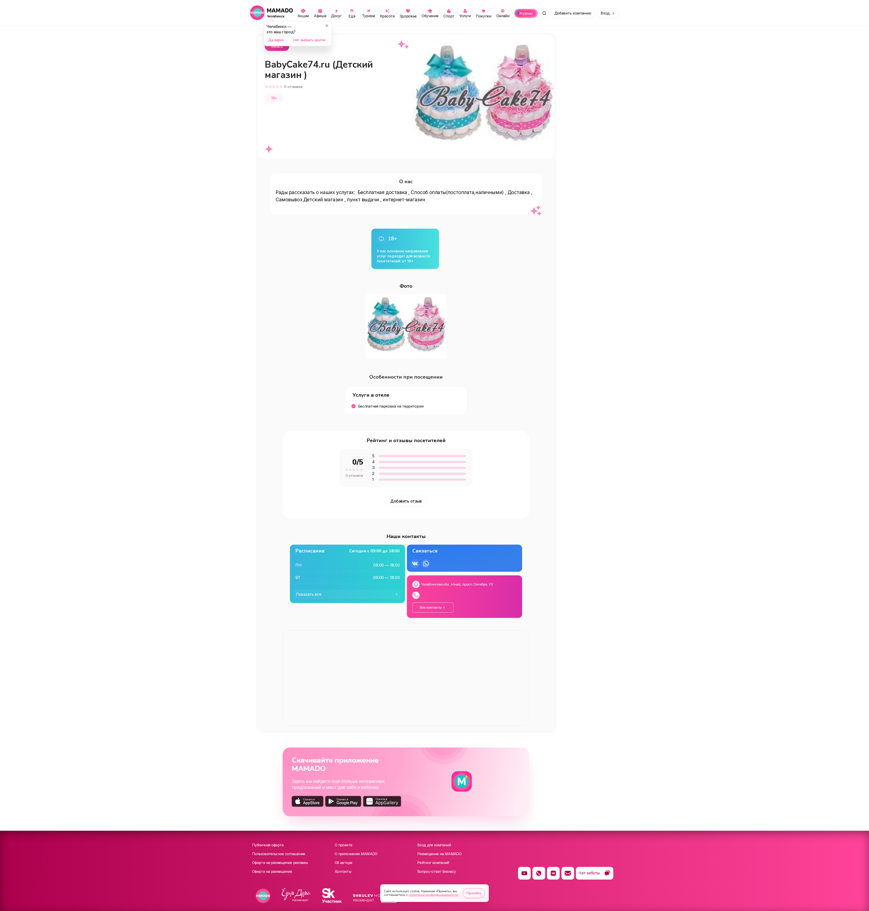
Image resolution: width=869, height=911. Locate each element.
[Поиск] (544, 13)
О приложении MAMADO (356, 854)
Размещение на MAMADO (439, 854)
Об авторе (343, 862)
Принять (473, 893)
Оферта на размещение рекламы (280, 862)
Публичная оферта (268, 845)
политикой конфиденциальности (433, 895)
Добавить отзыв (406, 501)
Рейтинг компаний (433, 862)
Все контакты (431, 607)
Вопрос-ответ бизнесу (436, 871)
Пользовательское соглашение (278, 854)
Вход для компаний (434, 845)
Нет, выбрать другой (309, 40)
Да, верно (276, 40)
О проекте (343, 845)
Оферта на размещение (272, 871)
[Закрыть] (327, 25)
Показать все (308, 594)
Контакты (343, 871)
